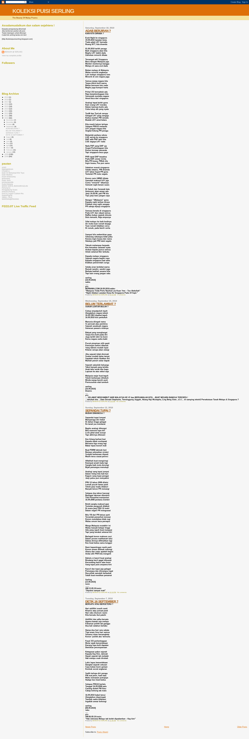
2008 (6, 156)
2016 (6, 104)
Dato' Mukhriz (7, 175)
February (9, 150)
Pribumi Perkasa (8, 192)
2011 (6, 116)
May (8, 143)
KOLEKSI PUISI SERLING (43, 11)
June (8, 141)
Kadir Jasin (6, 180)
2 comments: (121, 295)
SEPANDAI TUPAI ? (98, 410)
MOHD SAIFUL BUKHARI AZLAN (15, 186)
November (10, 122)
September (10, 126)
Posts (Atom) (102, 732)
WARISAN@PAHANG (10, 199)
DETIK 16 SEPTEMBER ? (101, 601)
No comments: (121, 401)
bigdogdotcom (7, 169)
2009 (6, 154)
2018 (6, 99)
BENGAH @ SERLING (13, 52)
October (9, 124)
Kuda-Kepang (7, 184)
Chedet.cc (6, 171)
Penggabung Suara (9, 190)
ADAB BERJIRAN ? (98, 30)
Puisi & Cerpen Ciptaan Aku (13, 193)
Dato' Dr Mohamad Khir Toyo (13, 173)
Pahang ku (6, 188)
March (8, 148)
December (10, 120)
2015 (6, 106)
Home (166, 727)
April (8, 145)
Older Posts (242, 727)
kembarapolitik (7, 182)
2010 (6, 118)
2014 (6, 109)
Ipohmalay (6, 178)
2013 (6, 111)
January (9, 152)
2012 (6, 113)
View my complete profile (11, 56)
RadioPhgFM (7, 195)
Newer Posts (90, 727)
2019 (6, 97)
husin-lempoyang (9, 177)
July (8, 139)
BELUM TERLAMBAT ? (100, 303)
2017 (6, 102)
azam (4, 167)
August (9, 137)
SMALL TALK (7, 197)
